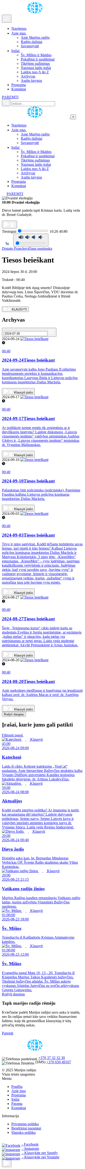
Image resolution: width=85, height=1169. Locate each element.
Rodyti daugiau (14, 714)
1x (7, 243)
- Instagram (30, 1149)
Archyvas (28, 76)
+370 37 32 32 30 (51, 1058)
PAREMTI (10, 97)
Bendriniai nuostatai (26, 1128)
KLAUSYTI (19, 309)
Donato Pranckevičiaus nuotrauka (27, 248)
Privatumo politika (25, 1124)
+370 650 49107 (58, 1062)
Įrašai (15, 51)
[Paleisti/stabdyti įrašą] (9, 224)
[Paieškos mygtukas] (6, 102)
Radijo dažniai (31, 42)
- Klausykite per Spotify (39, 1153)
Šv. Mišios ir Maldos (36, 55)
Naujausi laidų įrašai (36, 68)
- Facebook (29, 1144)
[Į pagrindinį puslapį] (36, 117)
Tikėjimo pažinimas (35, 63)
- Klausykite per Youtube (40, 1157)
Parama (16, 1104)
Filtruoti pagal (13, 735)
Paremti (7, 1033)
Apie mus (19, 33)
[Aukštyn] (6, 1163)
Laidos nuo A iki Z (35, 72)
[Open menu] (6, 19)
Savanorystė (30, 46)
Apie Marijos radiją (35, 37)
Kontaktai (18, 89)
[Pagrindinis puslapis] (35, 12)
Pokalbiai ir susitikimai (38, 59)
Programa (18, 85)
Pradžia (16, 1087)
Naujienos (18, 28)
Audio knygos (31, 81)
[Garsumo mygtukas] (30, 240)
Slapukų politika (23, 1132)
